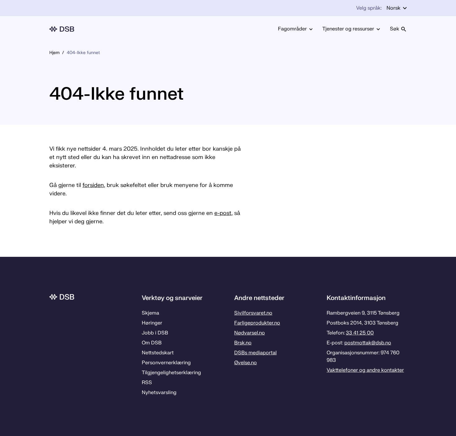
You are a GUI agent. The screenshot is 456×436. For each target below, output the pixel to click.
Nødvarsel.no (249, 333)
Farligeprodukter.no (257, 323)
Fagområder (292, 29)
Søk (394, 29)
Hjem (54, 52)
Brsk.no (243, 343)
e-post (222, 213)
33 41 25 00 (360, 333)
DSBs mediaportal (255, 353)
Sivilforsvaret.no (253, 313)
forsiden (93, 185)
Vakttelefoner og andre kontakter (365, 370)
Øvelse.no (245, 363)
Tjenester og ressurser (348, 29)
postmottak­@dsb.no (367, 343)
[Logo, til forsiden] (61, 29)
